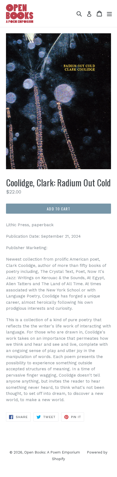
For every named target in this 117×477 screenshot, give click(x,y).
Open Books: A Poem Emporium (52, 452)
